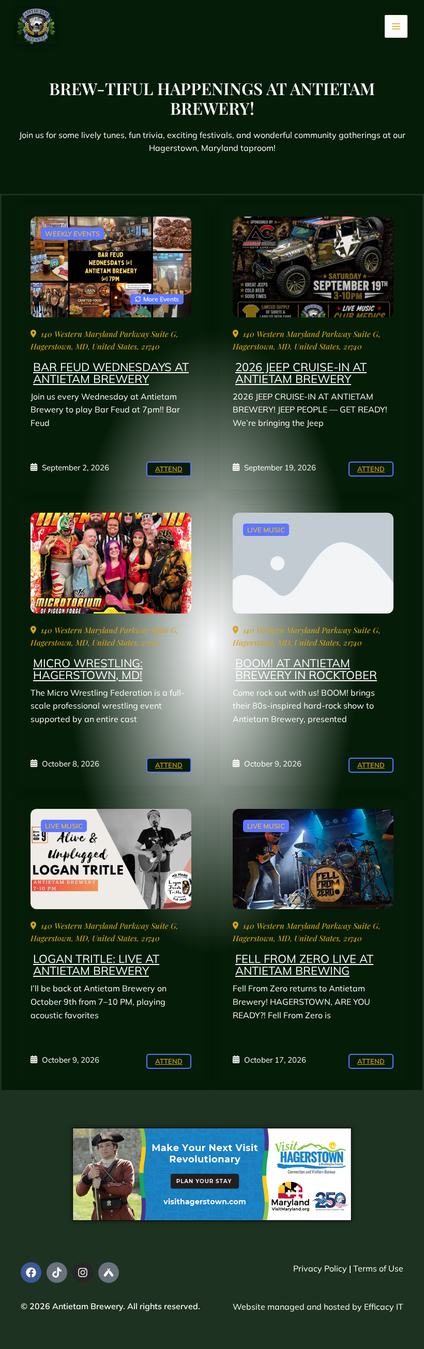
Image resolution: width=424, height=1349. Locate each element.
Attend (169, 469)
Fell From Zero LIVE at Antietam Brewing (304, 965)
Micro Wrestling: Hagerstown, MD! (88, 669)
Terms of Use (378, 1268)
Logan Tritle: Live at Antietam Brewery (96, 965)
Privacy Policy (320, 1268)
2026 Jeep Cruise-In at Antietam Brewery (301, 373)
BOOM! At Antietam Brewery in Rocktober (306, 669)
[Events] (111, 267)
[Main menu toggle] (396, 26)
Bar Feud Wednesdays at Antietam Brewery (111, 373)
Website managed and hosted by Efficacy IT (318, 1306)
